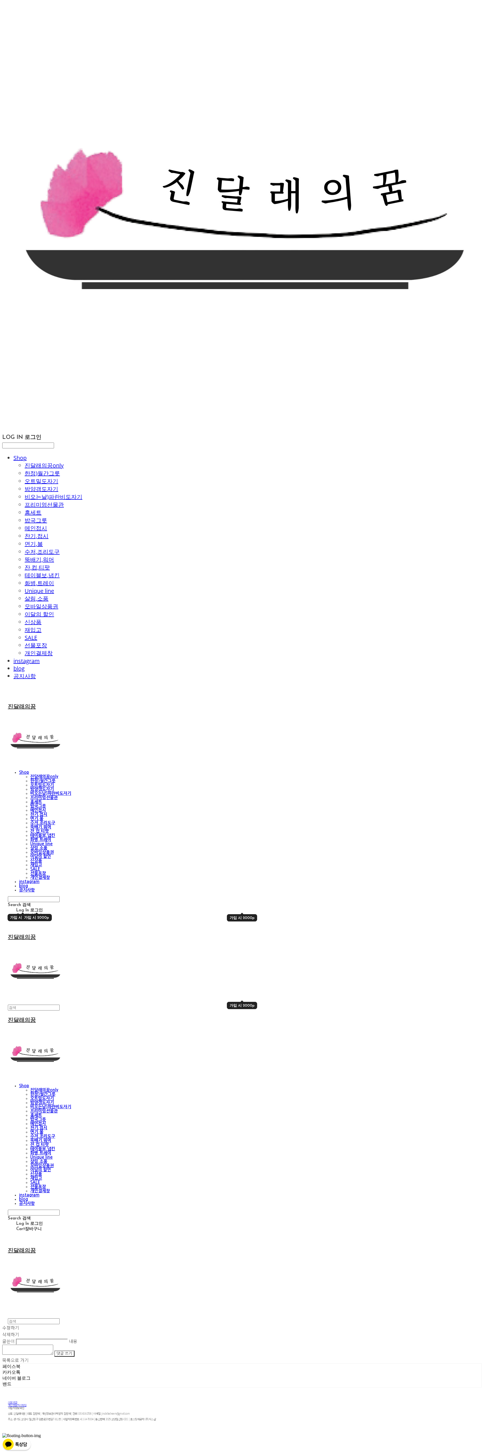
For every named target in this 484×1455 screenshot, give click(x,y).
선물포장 (36, 645)
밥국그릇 (36, 520)
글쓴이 (8, 1341)
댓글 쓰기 (64, 1353)
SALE (31, 637)
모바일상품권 (41, 606)
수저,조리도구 (42, 551)
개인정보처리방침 (17, 1405)
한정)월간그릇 (42, 473)
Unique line (39, 591)
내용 (73, 1341)
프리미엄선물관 (44, 504)
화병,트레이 (39, 583)
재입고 (33, 630)
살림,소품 (36, 598)
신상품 (33, 622)
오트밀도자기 (41, 481)
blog (19, 668)
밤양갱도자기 (41, 489)
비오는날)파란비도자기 (53, 496)
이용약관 (12, 1402)
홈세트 (33, 512)
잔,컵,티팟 (37, 567)
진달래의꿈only (44, 465)
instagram (26, 661)
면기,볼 (34, 544)
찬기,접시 (36, 536)
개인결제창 (39, 653)
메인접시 (36, 528)
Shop (20, 458)
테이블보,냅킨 (42, 575)
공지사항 (24, 676)
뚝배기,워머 (39, 559)
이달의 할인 (39, 614)
